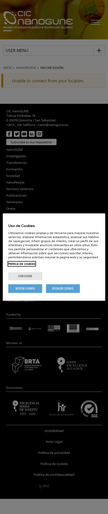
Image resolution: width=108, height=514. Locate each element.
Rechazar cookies (63, 288)
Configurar (25, 276)
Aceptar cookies (25, 288)
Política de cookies (21, 264)
